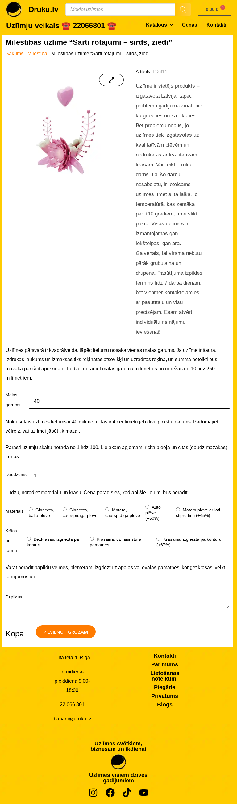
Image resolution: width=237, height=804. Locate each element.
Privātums (164, 696)
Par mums (164, 664)
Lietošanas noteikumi (164, 676)
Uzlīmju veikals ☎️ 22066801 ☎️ (61, 25)
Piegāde (164, 687)
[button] (159, 25)
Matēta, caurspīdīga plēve (122, 512)
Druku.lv (43, 9)
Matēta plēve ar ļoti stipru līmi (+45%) (198, 512)
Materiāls (14, 511)
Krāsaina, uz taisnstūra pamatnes (115, 542)
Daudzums (16, 474)
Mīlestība (37, 53)
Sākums (14, 53)
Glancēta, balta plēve (41, 512)
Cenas (189, 24)
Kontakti (216, 24)
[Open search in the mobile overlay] (128, 9)
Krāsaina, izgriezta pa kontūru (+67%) (189, 542)
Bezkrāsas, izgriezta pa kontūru (53, 542)
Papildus (14, 596)
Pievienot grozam (66, 632)
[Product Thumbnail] (111, 80)
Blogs (165, 705)
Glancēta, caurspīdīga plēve (80, 512)
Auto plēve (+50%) (153, 513)
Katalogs (156, 24)
